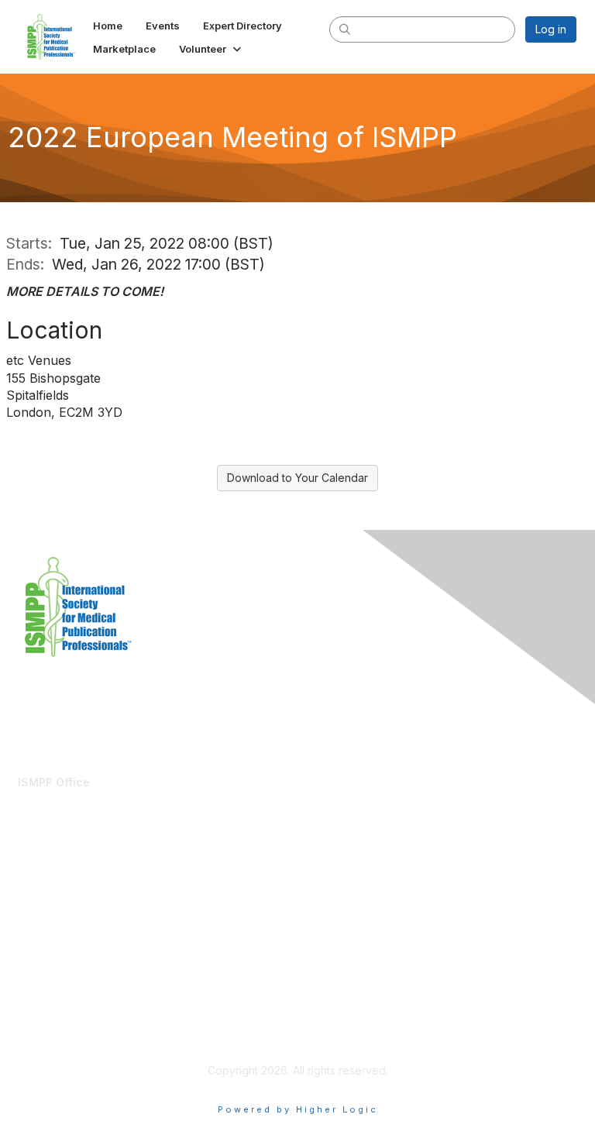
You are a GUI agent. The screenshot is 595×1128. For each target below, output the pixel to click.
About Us (41, 1016)
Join (29, 899)
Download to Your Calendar (297, 477)
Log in (550, 29)
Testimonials (49, 914)
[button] (211, 48)
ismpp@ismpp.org (63, 797)
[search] (345, 28)
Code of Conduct (62, 1031)
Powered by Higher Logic (298, 1109)
